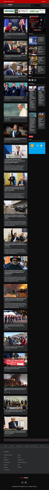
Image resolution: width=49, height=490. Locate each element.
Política (5, 457)
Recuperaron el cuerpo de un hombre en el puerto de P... (41, 40)
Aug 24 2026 (41, 43)
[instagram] (35, 80)
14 (18, 440)
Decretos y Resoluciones (31, 446)
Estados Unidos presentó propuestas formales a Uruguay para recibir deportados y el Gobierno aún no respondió (41, 97)
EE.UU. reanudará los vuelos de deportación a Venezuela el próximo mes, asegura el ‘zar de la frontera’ (15, 326)
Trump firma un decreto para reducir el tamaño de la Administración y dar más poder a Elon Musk (15, 189)
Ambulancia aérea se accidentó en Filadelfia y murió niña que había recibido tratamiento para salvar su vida (15, 389)
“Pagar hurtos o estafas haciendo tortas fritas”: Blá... (41, 60)
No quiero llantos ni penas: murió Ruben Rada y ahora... (41, 69)
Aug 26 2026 (41, 54)
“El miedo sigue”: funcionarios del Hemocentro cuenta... (40, 49)
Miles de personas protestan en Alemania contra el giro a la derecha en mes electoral (15, 368)
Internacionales (7, 462)
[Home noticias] (24, 477)
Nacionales (6, 459)
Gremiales (19, 467)
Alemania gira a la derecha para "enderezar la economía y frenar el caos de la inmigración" (14, 97)
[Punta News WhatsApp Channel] (37, 23)
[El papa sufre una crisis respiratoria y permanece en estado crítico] (15, 109)
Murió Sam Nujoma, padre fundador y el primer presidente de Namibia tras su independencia (15, 272)
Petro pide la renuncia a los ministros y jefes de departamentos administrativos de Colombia (15, 244)
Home (5, 446)
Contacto (42, 446)
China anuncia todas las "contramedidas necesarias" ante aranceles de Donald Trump (15, 77)
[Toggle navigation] (43, 5)
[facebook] (29, 80)
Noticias (12, 446)
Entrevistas (19, 446)
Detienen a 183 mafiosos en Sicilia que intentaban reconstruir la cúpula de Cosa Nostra (15, 216)
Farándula (6, 467)
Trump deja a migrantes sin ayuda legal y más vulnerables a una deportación (14, 347)
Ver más (31, 136)
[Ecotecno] (24, 11)
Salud (19, 464)
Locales (19, 457)
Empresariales (6, 469)
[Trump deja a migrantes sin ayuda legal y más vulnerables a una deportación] (15, 338)
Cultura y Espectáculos (22, 462)
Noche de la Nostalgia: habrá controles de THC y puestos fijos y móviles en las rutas (41, 122)
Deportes (5, 464)
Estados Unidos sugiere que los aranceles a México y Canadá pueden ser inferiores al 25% (15, 56)
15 (22, 440)
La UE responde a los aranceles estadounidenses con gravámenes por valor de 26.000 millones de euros (15, 34)
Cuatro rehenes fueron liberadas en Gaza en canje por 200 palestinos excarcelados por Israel (15, 411)
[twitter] (32, 80)
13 (14, 440)
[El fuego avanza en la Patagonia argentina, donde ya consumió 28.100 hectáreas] (15, 290)
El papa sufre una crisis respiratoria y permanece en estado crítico (15, 118)
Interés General (20, 459)
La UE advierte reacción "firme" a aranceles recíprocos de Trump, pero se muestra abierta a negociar (15, 161)
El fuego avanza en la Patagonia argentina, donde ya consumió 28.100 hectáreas (15, 299)
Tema (44, 1)
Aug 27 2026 (41, 63)
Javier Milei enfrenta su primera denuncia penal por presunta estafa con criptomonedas (15, 139)
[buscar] (40, 5)
